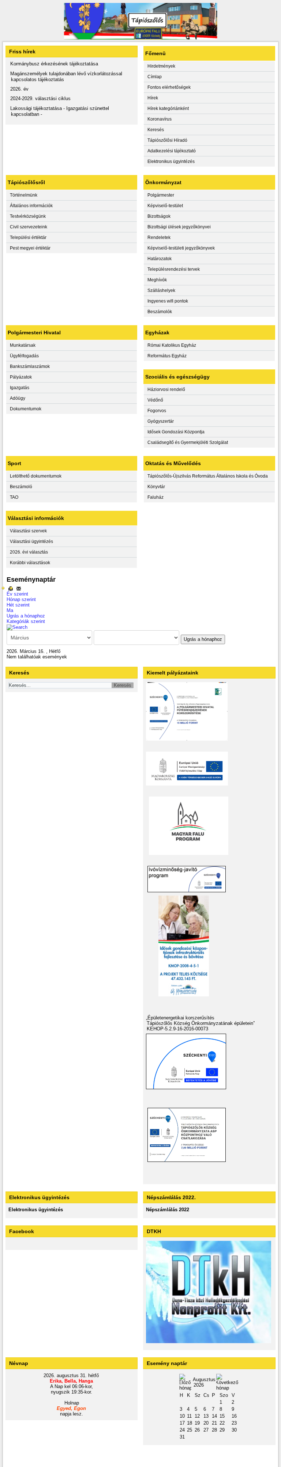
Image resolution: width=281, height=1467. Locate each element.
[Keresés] (17, 627)
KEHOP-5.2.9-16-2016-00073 (177, 1028)
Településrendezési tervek (173, 269)
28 (214, 1430)
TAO (14, 497)
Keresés (155, 129)
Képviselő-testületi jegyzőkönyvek (181, 248)
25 (189, 1430)
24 (182, 1430)
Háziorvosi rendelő (166, 389)
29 (222, 1430)
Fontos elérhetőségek (169, 87)
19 (197, 1423)
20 (206, 1423)
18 (189, 1423)
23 (234, 1423)
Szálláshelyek (161, 290)
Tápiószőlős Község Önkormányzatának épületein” (201, 1023)
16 (234, 1416)
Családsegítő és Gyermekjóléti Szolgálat (187, 442)
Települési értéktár (28, 237)
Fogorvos (156, 410)
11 (189, 1416)
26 (197, 1430)
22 (222, 1423)
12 (197, 1416)
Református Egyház (167, 355)
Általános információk (31, 205)
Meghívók (157, 279)
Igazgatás (19, 387)
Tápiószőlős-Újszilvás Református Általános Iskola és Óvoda (207, 476)
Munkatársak (22, 345)
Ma (10, 610)
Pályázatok (21, 377)
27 (206, 1430)
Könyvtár (156, 486)
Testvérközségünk (28, 216)
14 (214, 1416)
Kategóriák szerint (26, 621)
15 (222, 1416)
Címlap (154, 76)
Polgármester (160, 195)
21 (214, 1423)
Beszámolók (159, 311)
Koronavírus (159, 119)
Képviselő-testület (165, 205)
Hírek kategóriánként (168, 108)
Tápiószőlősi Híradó (167, 140)
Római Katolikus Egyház (171, 345)
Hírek (152, 97)
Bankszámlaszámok (30, 366)
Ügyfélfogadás (24, 355)
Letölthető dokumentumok (35, 476)
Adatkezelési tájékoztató (171, 150)
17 (182, 1423)
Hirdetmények (161, 66)
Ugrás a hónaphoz (26, 616)
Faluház (155, 497)
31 (182, 1437)
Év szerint (17, 594)
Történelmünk (23, 195)
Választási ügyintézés (31, 541)
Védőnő (155, 400)
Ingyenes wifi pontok (167, 301)
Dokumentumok (25, 408)
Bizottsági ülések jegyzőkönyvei (179, 226)
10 (182, 1416)
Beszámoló (21, 486)
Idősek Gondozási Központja (176, 431)
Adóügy (17, 398)
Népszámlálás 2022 (167, 1209)
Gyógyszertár (160, 421)
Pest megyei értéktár (30, 248)
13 (206, 1416)
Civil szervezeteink (28, 226)
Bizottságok (159, 216)
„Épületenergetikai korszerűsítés (180, 1018)
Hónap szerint (21, 599)
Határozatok (159, 258)
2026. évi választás (29, 552)
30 (234, 1430)
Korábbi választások (30, 562)
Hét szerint (18, 605)
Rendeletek (159, 237)
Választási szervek (28, 530)
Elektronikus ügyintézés (171, 161)
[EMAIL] (18, 588)
